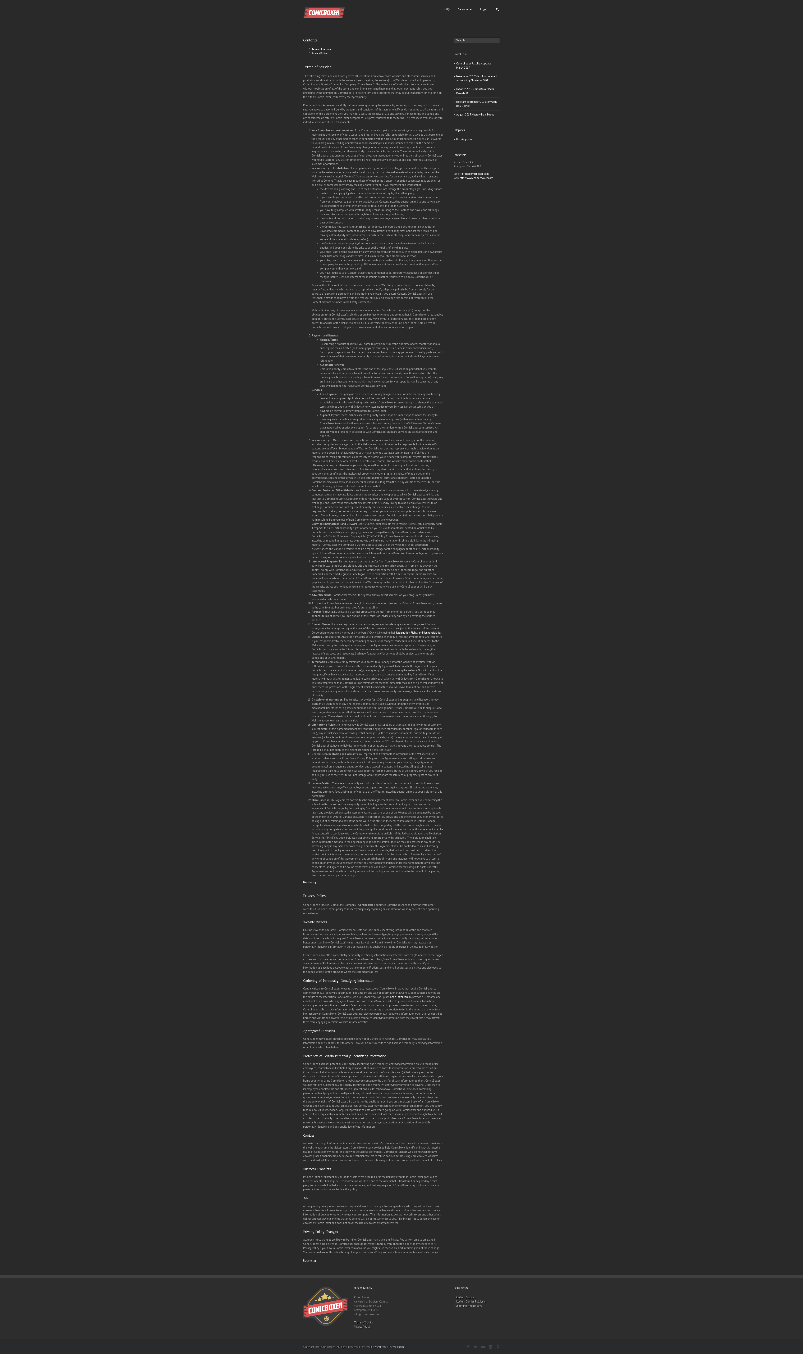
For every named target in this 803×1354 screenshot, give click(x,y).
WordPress (380, 1346)
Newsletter (465, 9)
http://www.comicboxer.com (476, 178)
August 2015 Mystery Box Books (475, 114)
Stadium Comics (464, 1297)
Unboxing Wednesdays (468, 1306)
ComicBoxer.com (398, 997)
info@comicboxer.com (475, 174)
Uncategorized (464, 139)
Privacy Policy (319, 53)
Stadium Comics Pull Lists (470, 1301)
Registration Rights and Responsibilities (419, 632)
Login (484, 9)
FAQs (447, 9)
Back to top (310, 882)
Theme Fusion (396, 1346)
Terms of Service (321, 49)
